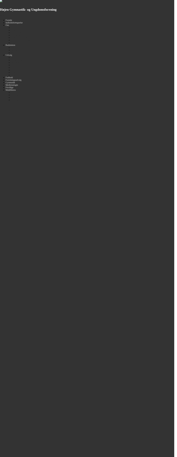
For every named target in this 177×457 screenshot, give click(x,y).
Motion (14, 52)
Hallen (14, 30)
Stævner (14, 50)
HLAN (14, 65)
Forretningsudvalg (13, 80)
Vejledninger (16, 35)
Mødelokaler (16, 32)
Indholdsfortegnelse (14, 22)
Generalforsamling (19, 37)
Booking (15, 95)
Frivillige (9, 87)
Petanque (15, 70)
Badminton (10, 45)
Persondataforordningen (21, 40)
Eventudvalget (17, 60)
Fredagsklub (16, 62)
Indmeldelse (16, 100)
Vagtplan (15, 97)
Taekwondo (16, 72)
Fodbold (9, 77)
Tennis (14, 75)
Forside (9, 20)
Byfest (14, 57)
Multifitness (11, 90)
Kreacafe (15, 67)
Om (7, 25)
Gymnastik (10, 82)
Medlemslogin (12, 85)
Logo (13, 42)
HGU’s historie (17, 27)
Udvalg (9, 55)
